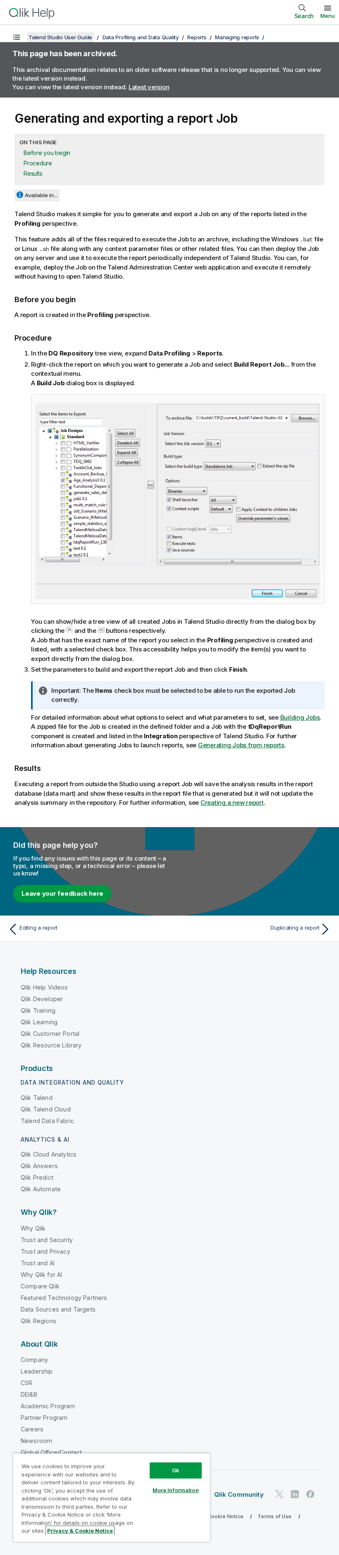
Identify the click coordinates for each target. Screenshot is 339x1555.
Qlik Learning (39, 1022)
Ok (175, 1470)
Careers (32, 1429)
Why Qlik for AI (41, 1274)
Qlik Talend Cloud (46, 1109)
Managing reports (237, 37)
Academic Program (48, 1406)
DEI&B (29, 1394)
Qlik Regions (38, 1320)
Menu (327, 15)
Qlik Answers (39, 1165)
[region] (111, 1497)
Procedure (38, 163)
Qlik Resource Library (51, 1045)
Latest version (149, 87)
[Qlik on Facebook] (310, 1494)
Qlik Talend (37, 1097)
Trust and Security (47, 1239)
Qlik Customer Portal (50, 1033)
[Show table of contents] (16, 37)
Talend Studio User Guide (60, 37)
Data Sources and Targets (58, 1309)
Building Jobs (300, 717)
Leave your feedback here (62, 893)
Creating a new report (232, 802)
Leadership (37, 1371)
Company (34, 1359)
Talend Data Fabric (47, 1120)
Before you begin (47, 152)
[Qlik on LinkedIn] (295, 1494)
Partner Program (44, 1417)
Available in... (41, 195)
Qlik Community (239, 1494)
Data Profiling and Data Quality (141, 37)
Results (33, 173)
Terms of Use (275, 1516)
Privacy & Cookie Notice (213, 1516)
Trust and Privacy (45, 1251)
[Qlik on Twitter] (279, 1494)
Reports (196, 37)
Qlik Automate (41, 1188)
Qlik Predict (37, 1177)
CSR (26, 1382)
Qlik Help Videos (44, 987)
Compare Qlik (40, 1286)
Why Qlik (33, 1228)
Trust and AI (38, 1262)
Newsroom (36, 1440)
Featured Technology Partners (64, 1297)
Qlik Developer (42, 998)
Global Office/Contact (51, 1452)
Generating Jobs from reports (241, 745)
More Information (176, 1490)
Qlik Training (38, 1010)
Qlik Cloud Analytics (48, 1154)
